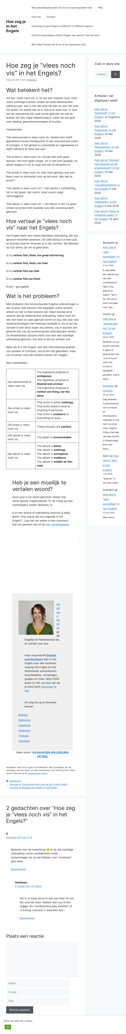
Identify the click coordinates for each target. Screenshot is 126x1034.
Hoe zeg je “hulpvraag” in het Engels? (105, 130)
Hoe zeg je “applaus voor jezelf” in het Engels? (34, 787)
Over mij (36, 16)
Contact (51, 16)
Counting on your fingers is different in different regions (62, 26)
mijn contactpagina (57, 524)
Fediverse (24, 720)
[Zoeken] (115, 74)
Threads (23, 735)
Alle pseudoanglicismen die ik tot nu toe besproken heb (62, 7)
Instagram (24, 730)
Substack (24, 741)
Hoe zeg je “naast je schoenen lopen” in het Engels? (106, 215)
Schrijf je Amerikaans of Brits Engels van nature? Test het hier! (65, 35)
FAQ (100, 7)
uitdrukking (15, 781)
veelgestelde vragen (37, 773)
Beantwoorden (18, 869)
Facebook (24, 725)
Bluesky (23, 714)
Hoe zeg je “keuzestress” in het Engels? (106, 147)
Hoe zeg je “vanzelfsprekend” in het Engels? (107, 184)
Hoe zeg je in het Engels (16, 26)
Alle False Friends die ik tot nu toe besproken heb (59, 44)
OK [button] (7, 1027)
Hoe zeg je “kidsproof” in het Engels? (104, 113)
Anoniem (108, 385)
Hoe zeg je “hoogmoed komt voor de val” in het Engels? (39, 784)
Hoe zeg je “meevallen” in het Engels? (105, 202)
